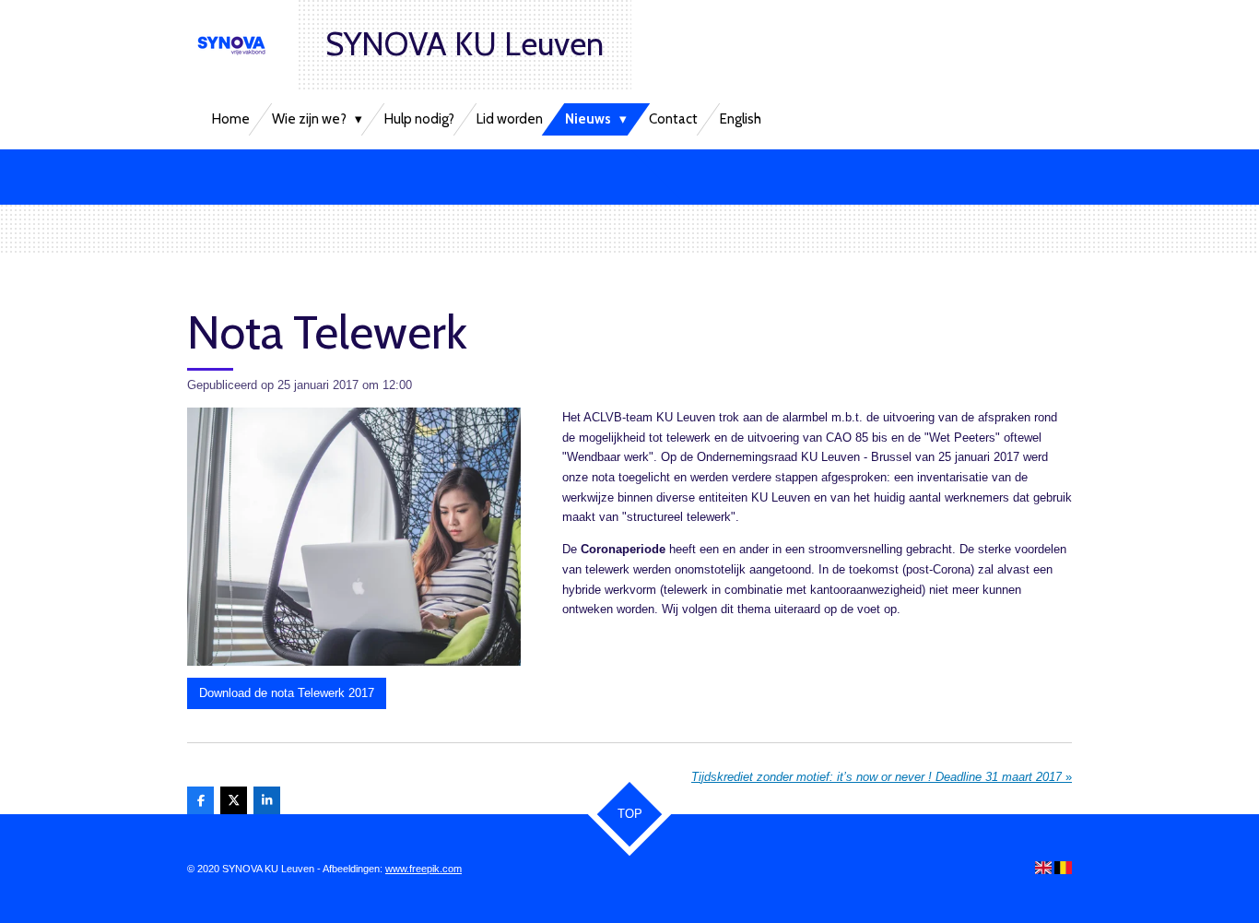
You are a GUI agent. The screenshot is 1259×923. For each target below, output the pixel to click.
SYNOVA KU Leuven (464, 44)
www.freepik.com (423, 868)
